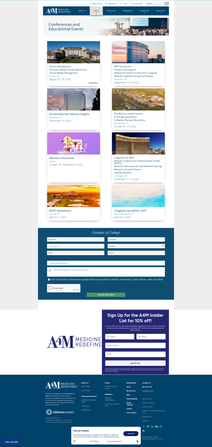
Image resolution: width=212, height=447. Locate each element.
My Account (130, 391)
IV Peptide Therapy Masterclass (129, 120)
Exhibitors (144, 11)
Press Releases (131, 399)
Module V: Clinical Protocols (127, 169)
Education (111, 11)
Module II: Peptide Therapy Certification (133, 76)
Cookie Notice (147, 417)
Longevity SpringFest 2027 (130, 210)
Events (96, 11)
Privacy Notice (147, 407)
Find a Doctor (131, 413)
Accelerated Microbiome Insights (69, 114)
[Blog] (144, 433)
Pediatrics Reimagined (125, 69)
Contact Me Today (106, 295)
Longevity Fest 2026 (124, 157)
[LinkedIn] (153, 429)
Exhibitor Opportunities (110, 399)
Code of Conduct (148, 403)
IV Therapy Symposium (125, 116)
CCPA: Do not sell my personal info (153, 412)
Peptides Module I (123, 172)
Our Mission (85, 390)
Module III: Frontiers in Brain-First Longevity (135, 72)
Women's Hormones (61, 158)
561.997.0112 (147, 387)
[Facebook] (144, 429)
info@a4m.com (147, 391)
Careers (129, 409)
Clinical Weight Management (63, 72)
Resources (160, 11)
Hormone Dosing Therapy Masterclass (68, 69)
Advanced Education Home (88, 401)
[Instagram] (161, 429)
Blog (128, 395)
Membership (128, 11)
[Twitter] (149, 429)
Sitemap (145, 421)
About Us (82, 11)
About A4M (85, 386)
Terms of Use (147, 399)
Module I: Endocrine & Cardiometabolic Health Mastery (137, 161)
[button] (167, 3)
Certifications (86, 410)
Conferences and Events (111, 387)
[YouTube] (157, 429)
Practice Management (60, 66)
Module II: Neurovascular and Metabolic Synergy (138, 166)
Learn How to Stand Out (112, 405)
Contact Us (146, 383)
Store (128, 387)
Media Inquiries (129, 404)
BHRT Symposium (123, 66)
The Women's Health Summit (128, 113)
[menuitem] (82, 10)
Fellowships (85, 406)
